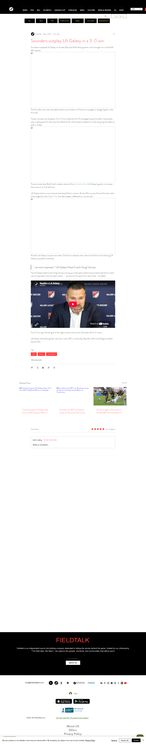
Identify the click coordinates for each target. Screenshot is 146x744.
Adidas (91, 682)
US (77, 726)
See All (124, 383)
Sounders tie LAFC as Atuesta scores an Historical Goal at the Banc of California (72, 411)
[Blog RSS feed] (51, 683)
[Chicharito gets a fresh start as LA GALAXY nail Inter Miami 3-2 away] (110, 396)
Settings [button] (114, 740)
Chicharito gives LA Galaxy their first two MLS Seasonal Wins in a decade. (35, 411)
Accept (136, 740)
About (71, 726)
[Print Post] (54, 367)
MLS (33, 354)
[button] (105, 16)
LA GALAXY (52, 354)
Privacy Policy (90, 740)
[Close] (143, 740)
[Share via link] (49, 367)
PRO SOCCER (36, 360)
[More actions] (113, 34)
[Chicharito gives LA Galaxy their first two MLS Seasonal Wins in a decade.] (36, 396)
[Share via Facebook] (32, 367)
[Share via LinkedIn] (43, 367)
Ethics (73, 730)
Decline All (124, 740)
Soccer (41, 354)
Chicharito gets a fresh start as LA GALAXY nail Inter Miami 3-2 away (110, 411)
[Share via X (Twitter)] (37, 367)
